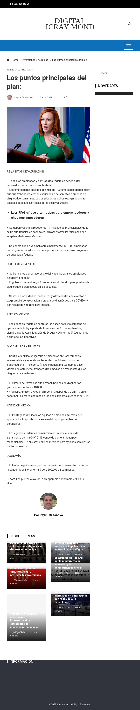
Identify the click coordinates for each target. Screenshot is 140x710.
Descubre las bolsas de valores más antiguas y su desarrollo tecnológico (26, 546)
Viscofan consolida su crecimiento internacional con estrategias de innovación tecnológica (24, 620)
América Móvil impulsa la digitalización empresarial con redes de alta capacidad (70, 597)
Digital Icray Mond (70, 24)
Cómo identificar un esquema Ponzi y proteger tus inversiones (25, 572)
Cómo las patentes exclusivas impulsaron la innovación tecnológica (69, 546)
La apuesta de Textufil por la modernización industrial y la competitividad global (68, 562)
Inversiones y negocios (20, 70)
